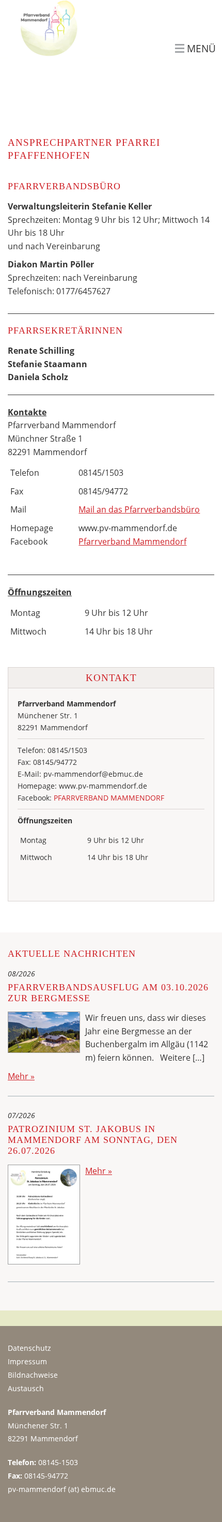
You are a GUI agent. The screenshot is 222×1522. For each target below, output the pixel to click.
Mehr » (21, 1076)
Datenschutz (29, 1348)
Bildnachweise (33, 1375)
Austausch (26, 1388)
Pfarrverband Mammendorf (132, 541)
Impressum (27, 1361)
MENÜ (201, 48)
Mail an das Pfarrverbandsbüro (139, 509)
